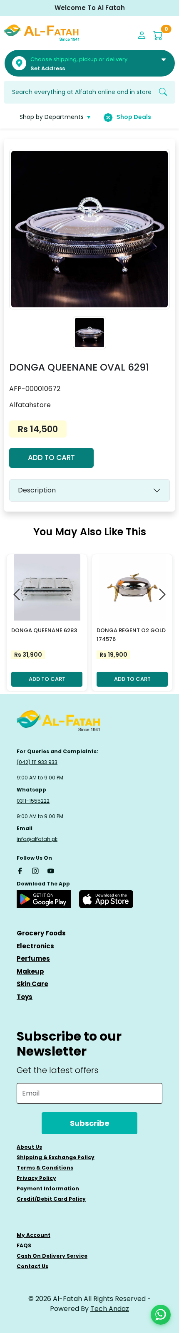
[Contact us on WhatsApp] (161, 1315)
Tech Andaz (109, 1308)
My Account (33, 1235)
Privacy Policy (36, 1178)
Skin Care (32, 983)
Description (37, 490)
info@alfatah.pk (37, 839)
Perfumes (33, 958)
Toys (24, 996)
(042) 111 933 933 (37, 762)
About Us (29, 1146)
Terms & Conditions (45, 1167)
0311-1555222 (33, 800)
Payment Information (48, 1188)
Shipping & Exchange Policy (55, 1157)
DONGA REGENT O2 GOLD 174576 (131, 634)
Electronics (35, 946)
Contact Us (32, 1266)
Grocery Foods (41, 933)
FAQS (24, 1245)
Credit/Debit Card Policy (51, 1198)
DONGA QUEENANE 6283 (44, 630)
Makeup (30, 971)
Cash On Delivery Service (52, 1255)
